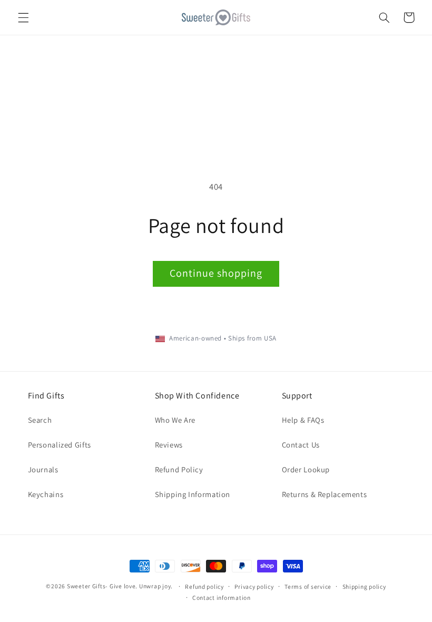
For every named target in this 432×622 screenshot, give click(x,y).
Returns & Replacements (324, 494)
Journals (43, 469)
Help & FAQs (303, 420)
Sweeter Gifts (86, 586)
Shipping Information (193, 494)
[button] (23, 17)
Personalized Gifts (59, 445)
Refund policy (204, 586)
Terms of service (307, 586)
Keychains (46, 494)
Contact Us (301, 445)
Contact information (221, 597)
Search (40, 420)
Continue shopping (216, 273)
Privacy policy (253, 586)
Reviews (169, 445)
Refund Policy (179, 469)
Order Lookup (306, 469)
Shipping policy (364, 586)
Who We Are (175, 420)
